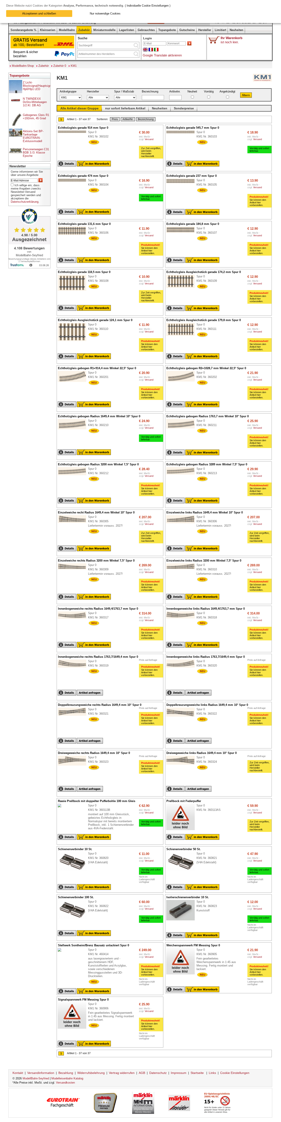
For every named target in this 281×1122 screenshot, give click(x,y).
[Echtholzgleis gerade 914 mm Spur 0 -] (74, 133)
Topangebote (167, 30)
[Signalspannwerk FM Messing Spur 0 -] (74, 1028)
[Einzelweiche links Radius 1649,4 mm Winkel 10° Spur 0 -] (182, 523)
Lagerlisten (126, 30)
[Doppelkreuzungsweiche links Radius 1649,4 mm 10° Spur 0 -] (182, 716)
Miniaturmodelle (104, 30)
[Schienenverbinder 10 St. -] (74, 871)
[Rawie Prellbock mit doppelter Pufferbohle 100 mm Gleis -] (62, 807)
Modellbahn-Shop (23, 65)
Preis (115, 119)
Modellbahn (67, 30)
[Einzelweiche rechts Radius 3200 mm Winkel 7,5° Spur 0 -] (74, 569)
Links (212, 1073)
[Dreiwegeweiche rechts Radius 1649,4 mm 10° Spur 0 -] (74, 765)
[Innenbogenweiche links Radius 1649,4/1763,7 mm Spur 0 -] (182, 618)
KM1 (74, 65)
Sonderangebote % (23, 30)
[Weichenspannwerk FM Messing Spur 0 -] (182, 974)
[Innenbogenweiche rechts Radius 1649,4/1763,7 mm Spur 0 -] (74, 619)
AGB (142, 1073)
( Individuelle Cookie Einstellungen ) (147, 5)
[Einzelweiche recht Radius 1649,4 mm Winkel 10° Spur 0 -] (74, 523)
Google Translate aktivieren (162, 55)
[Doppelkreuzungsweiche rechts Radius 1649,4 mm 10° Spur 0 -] (74, 715)
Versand (149, 139)
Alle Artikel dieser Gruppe (79, 108)
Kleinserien (47, 30)
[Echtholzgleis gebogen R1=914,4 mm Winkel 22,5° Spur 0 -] (74, 382)
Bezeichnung (146, 119)
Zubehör (84, 30)
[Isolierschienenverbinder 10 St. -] (182, 920)
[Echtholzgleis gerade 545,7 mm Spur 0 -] (182, 133)
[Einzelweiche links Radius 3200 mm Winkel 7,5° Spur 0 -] (182, 569)
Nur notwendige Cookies (105, 13)
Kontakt (18, 1073)
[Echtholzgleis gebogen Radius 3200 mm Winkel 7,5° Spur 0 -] (74, 475)
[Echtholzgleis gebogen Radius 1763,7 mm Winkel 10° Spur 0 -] (182, 428)
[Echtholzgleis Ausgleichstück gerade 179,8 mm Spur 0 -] (182, 336)
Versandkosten (65, 1082)
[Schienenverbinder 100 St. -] (74, 919)
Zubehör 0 (59, 65)
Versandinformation (40, 1073)
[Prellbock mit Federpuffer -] (182, 830)
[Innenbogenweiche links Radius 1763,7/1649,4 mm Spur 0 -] (182, 667)
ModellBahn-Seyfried (36, 1078)
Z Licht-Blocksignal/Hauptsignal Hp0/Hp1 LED (38, 86)
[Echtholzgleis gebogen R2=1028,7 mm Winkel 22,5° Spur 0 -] (182, 381)
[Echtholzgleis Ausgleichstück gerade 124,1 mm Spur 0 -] (74, 341)
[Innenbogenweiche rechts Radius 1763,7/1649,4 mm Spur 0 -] (74, 667)
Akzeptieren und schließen (39, 13)
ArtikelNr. (127, 119)
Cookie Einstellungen (234, 1073)
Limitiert (220, 30)
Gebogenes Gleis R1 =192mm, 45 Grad (36, 116)
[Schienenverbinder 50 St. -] (182, 871)
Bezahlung (65, 1073)
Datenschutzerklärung (24, 201)
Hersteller (204, 30)
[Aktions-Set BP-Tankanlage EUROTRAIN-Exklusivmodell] (15, 135)
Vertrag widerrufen (122, 1073)
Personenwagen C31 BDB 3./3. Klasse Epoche (36, 152)
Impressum (178, 1073)
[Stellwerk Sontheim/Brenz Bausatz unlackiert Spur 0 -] (62, 951)
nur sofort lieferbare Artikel (125, 108)
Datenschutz (158, 1073)
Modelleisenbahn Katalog (67, 1078)
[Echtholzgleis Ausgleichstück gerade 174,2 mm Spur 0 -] (182, 288)
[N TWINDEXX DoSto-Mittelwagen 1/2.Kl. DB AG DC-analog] (15, 101)
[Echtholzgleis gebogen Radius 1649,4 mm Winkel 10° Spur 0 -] (74, 429)
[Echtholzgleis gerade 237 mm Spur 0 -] (182, 183)
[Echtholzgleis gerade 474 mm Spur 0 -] (74, 182)
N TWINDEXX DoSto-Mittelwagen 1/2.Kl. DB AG (35, 102)
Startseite (197, 1073)
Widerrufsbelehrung (91, 1073)
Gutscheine (187, 30)
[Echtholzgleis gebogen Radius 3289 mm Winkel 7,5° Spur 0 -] (182, 474)
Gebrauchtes (146, 30)
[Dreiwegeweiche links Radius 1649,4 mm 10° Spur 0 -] (182, 764)
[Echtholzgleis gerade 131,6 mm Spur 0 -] (74, 235)
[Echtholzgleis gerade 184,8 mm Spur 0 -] (182, 233)
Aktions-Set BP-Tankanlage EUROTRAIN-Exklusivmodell (33, 136)
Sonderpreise (184, 108)
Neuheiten (236, 30)
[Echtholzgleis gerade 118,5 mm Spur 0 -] (74, 291)
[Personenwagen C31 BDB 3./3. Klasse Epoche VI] (15, 155)
